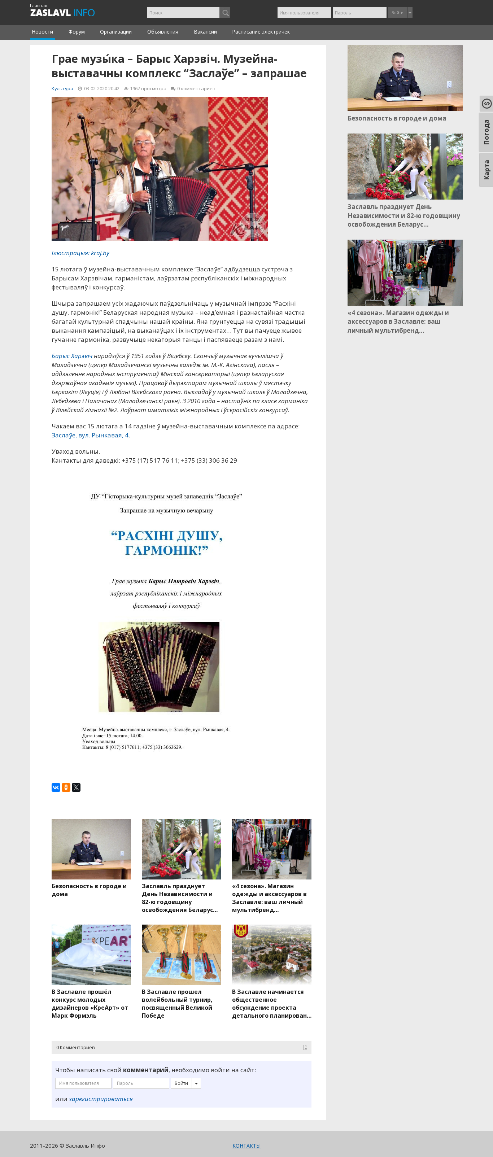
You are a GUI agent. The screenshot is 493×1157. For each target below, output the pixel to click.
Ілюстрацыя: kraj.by (80, 253)
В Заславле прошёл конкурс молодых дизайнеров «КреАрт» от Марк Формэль (90, 1004)
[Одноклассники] (66, 787)
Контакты (246, 1145)
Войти (397, 12)
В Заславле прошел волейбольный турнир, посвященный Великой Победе (177, 1004)
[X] (76, 787)
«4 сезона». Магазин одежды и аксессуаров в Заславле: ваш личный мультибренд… (269, 898)
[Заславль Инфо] (70, 12)
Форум (77, 31)
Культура (62, 88)
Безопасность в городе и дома (89, 890)
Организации (116, 31)
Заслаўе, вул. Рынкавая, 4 (90, 435)
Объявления (162, 31)
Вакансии (205, 31)
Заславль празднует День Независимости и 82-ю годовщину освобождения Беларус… (180, 898)
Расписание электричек (261, 31)
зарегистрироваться (101, 1099)
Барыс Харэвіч (72, 356)
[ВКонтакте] (56, 787)
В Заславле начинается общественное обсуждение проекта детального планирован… (271, 1004)
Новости (42, 31)
